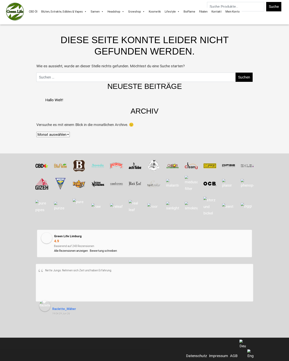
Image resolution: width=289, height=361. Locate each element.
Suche (274, 6)
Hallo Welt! (54, 100)
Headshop (114, 11)
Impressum (218, 356)
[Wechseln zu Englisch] (250, 354)
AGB (233, 356)
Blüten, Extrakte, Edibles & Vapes (62, 11)
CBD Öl (33, 11)
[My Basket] (243, 11)
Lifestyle (170, 11)
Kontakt (217, 11)
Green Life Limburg (68, 236)
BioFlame (189, 11)
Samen (95, 11)
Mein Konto (232, 11)
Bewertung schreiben (103, 250)
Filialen (203, 11)
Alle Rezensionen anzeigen (71, 250)
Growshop (134, 11)
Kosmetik (155, 11)
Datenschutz (196, 356)
